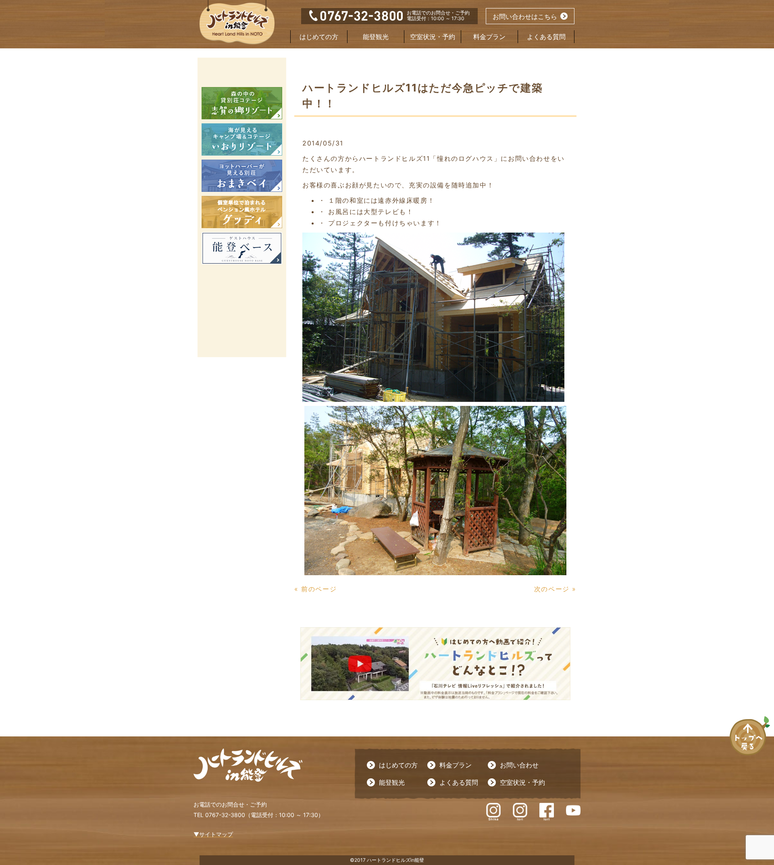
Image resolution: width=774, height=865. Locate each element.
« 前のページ (315, 589)
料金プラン (489, 37)
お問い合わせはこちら (525, 16)
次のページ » (555, 589)
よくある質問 (546, 37)
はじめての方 (319, 37)
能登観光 (376, 37)
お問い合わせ (519, 765)
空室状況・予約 (432, 37)
